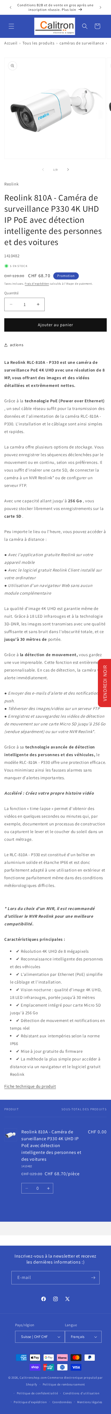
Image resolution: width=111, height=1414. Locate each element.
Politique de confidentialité (37, 1393)
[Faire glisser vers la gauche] (43, 169)
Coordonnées (62, 1402)
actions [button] (16, 344)
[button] (11, 26)
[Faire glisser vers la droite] (68, 169)
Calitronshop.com (33, 1378)
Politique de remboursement (64, 1384)
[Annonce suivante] (100, 7)
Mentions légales (89, 1402)
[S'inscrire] (93, 1277)
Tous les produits (38, 43)
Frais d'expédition (37, 283)
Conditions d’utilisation (81, 1393)
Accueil (10, 43)
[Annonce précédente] (10, 7)
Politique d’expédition (30, 1402)
